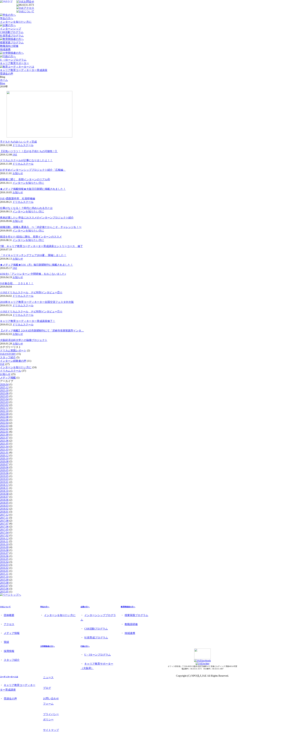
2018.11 (4, 488)
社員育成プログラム (12, 35)
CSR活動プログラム (12, 32)
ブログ (47, 688)
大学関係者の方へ (47, 646)
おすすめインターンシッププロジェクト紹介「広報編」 (33, 169)
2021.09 (4, 434)
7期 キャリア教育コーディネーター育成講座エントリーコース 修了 (41, 246)
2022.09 (4, 414)
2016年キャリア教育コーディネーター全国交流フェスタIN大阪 (37, 302)
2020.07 (4, 464)
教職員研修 (131, 624)
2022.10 (4, 411)
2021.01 (4, 452)
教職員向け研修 (9, 46)
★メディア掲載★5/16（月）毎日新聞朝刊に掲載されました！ (36, 264)
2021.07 (4, 437)
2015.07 (4, 585)
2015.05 (4, 591)
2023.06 (4, 393)
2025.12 (4, 387)
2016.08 (4, 550)
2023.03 (4, 402)
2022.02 (4, 428)
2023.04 (4, 399)
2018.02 (4, 508)
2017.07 (4, 523)
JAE (14, 154)
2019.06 (4, 473)
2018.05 (4, 502)
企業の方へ (85, 607)
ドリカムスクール (23, 145)
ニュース (48, 677)
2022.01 (4, 431)
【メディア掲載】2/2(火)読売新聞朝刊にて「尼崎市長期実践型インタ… (42, 330)
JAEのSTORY (8, 354)
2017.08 (4, 520)
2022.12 (4, 408)
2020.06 (4, 467)
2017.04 (4, 532)
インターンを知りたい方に (16, 21)
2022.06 (4, 420)
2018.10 (4, 491)
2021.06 (4, 440)
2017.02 (4, 535)
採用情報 (9, 651)
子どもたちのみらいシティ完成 (18, 141)
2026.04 (4, 384)
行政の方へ (85, 646)
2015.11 (4, 574)
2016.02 (4, 568)
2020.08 (4, 461)
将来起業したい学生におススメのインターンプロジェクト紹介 (37, 217)
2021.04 (4, 446)
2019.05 (4, 476)
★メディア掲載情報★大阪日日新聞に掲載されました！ (33, 189)
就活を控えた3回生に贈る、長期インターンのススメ (31, 236)
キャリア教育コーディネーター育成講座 (23, 70)
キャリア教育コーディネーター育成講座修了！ (27, 321)
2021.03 (4, 449)
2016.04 (4, 562)
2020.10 (4, 458)
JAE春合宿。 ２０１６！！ (17, 283)
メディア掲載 (8, 377)
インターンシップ (10, 28)
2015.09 (4, 579)
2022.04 (4, 422)
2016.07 (4, 553)
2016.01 (4, 571)
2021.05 (4, 443)
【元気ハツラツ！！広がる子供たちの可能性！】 (29, 151)
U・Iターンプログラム (13, 59)
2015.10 (4, 576)
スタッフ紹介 (8, 357)
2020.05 (4, 470)
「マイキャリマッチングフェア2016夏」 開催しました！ (33, 255)
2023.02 (4, 405)
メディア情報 (12, 633)
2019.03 (4, 479)
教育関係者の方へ (128, 607)
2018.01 (4, 511)
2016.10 (4, 544)
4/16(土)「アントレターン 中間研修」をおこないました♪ (33, 273)
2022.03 (4, 425)
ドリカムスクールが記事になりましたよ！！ (26, 160)
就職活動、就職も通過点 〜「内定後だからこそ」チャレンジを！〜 (41, 227)
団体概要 (9, 615)
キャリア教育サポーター (14, 63)
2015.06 (4, 588)
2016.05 (4, 559)
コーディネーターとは (9, 677)
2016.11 (4, 541)
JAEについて (5, 607)
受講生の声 (6, 73)
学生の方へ (6, 18)
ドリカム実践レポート (13, 350)
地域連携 (5, 49)
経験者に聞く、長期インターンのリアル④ (25, 179)
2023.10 (4, 390)
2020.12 (4, 455)
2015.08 (4, 582)
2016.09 (4, 547)
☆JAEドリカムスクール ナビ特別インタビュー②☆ (31, 292)
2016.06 (4, 556)
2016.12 (4, 538)
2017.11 (4, 517)
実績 (6, 642)
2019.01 (4, 482)
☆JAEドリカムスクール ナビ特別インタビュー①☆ (31, 311)
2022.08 (4, 417)
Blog (2, 83)
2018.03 (4, 505)
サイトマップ (51, 730)
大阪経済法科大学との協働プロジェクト (23, 340)
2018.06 (4, 499)
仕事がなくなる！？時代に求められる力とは (26, 208)
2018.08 (4, 494)
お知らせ (17, 173)
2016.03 (4, 565)
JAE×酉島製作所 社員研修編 (17, 198)
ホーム (4, 80)
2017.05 (4, 529)
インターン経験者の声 (13, 360)
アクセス (9, 624)
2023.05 (4, 396)
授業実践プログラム (12, 42)
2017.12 (4, 514)
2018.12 (4, 485)
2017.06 (4, 526)
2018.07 (4, 497)
